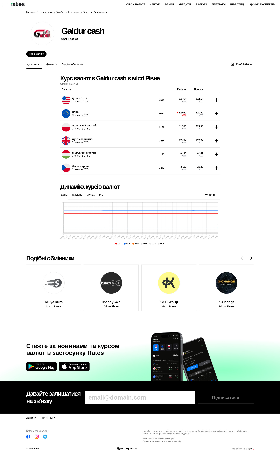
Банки (169, 4)
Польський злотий (84, 125)
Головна (30, 12)
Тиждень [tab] (77, 194)
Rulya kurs (54, 302)
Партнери (48, 418)
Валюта (201, 4)
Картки (155, 4)
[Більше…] (215, 100)
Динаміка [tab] (51, 64)
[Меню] (5, 4)
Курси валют (135, 4)
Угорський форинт (84, 152)
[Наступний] (250, 258)
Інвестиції (237, 4)
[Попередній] (242, 258)
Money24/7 (111, 302)
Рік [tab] (101, 194)
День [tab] (64, 194)
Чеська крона (80, 166)
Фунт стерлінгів (82, 139)
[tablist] (36, 54)
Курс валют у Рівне (78, 12)
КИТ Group (169, 302)
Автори (31, 418)
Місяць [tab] (90, 194)
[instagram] (37, 437)
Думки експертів (262, 4)
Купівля (210, 194)
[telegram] (45, 437)
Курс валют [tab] (36, 53)
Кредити (184, 4)
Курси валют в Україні (51, 12)
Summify (177, 441)
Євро (75, 112)
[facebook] (28, 437)
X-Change (226, 302)
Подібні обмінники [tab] (73, 64)
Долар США (79, 98)
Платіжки (219, 4)
